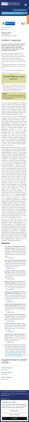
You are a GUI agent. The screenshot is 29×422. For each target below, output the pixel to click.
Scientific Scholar (11, 393)
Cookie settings (14, 410)
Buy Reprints (10, 23)
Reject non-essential (14, 414)
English (5, 29)
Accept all (14, 418)
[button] (26, 5)
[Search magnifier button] (26, 13)
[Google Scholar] (10, 257)
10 (9, 232)
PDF (24, 23)
